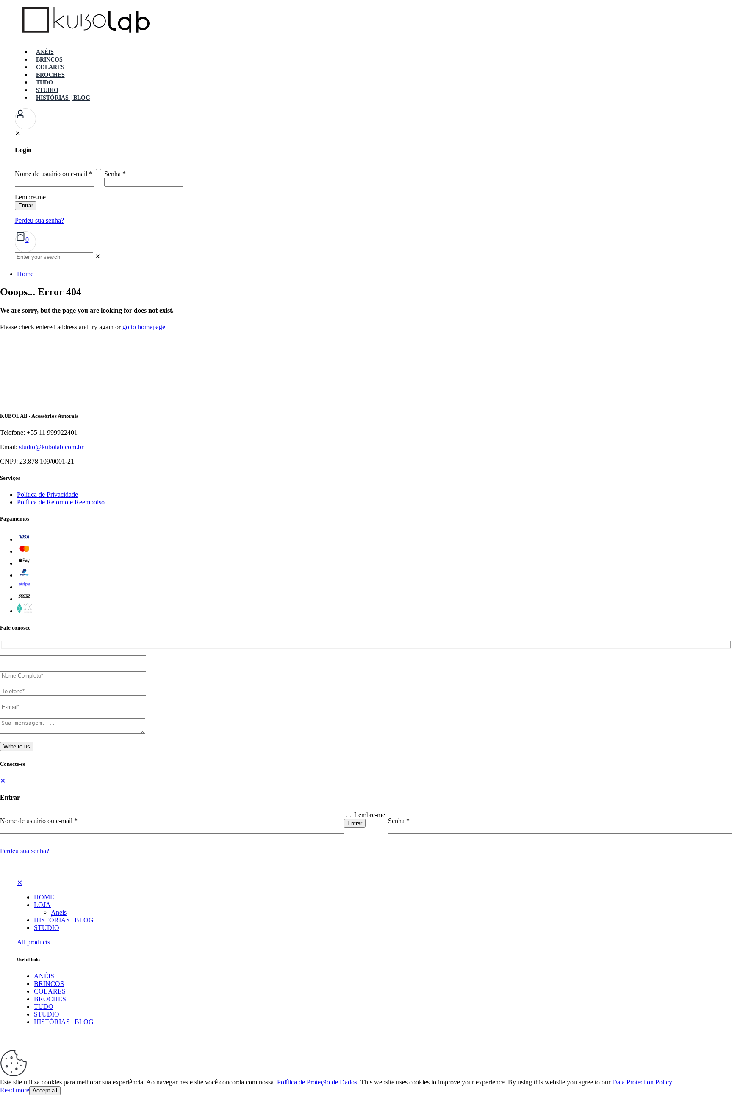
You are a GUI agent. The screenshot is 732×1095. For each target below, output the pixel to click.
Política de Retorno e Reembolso (61, 502)
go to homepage (143, 326)
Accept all (45, 1090)
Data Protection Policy (642, 1082)
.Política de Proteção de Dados (316, 1082)
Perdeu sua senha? (24, 850)
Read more (14, 1090)
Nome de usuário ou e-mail (39, 820)
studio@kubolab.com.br (51, 447)
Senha (399, 820)
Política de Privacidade (47, 494)
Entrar (354, 823)
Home (25, 273)
